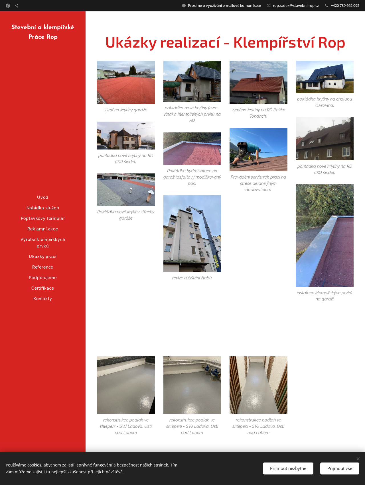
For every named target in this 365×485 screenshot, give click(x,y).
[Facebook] (7, 6)
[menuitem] (43, 197)
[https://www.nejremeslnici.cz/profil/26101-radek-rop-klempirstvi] (16, 6)
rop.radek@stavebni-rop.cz (296, 5)
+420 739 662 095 (345, 5)
